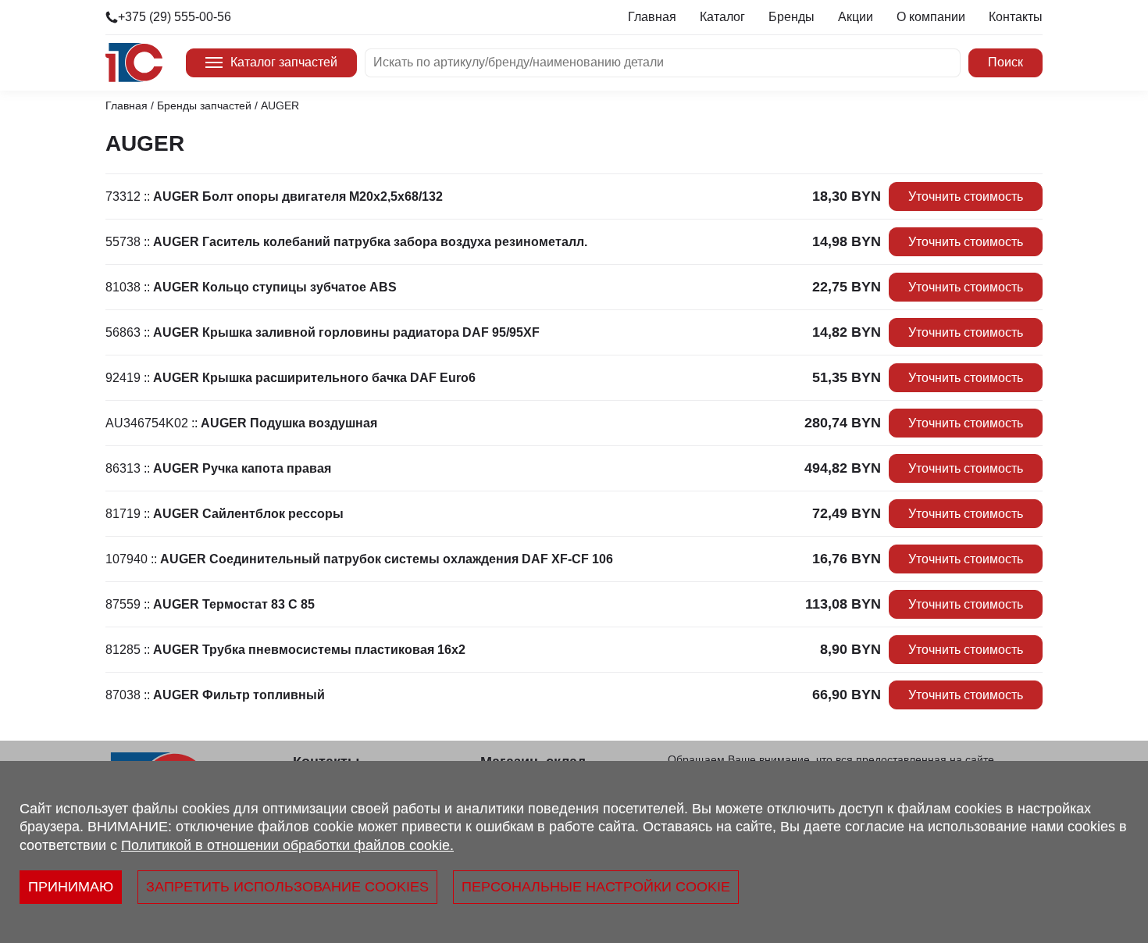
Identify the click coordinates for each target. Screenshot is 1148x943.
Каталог (722, 16)
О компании (931, 16)
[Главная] (133, 62)
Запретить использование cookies (287, 887)
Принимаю (70, 887)
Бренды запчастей (204, 105)
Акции (855, 16)
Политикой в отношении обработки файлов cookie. (287, 845)
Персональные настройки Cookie (596, 887)
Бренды (791, 16)
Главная (652, 16)
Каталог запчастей (283, 62)
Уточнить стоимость (965, 196)
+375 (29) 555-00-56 (174, 16)
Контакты (1016, 16)
